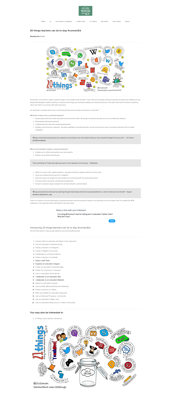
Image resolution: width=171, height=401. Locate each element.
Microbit (104, 21)
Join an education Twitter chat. (47, 299)
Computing (80, 21)
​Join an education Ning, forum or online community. (55, 302)
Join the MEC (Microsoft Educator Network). (52, 286)
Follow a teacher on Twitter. (46, 290)
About (127, 21)
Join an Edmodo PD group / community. (50, 296)
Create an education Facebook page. (49, 267)
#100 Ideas (117, 21)
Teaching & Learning (63, 21)
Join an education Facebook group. (49, 244)
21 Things (93, 21)
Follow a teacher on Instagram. (47, 248)
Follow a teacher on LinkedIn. (46, 257)
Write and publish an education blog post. (51, 293)
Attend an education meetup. (46, 283)
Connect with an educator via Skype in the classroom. (56, 241)
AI (50, 21)
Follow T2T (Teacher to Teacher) (47, 270)
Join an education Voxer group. (47, 273)
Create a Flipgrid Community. (46, 251)
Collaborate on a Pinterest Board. (48, 254)
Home (43, 21)
